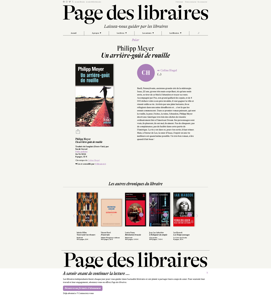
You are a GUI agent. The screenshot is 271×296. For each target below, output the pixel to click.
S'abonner (179, 2)
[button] (74, 215)
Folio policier (81, 152)
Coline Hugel (94, 160)
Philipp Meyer (135, 48)
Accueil (73, 33)
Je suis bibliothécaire (93, 2)
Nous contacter (190, 2)
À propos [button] (95, 33)
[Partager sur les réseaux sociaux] (77, 132)
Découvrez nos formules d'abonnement (83, 288)
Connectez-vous (86, 293)
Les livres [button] (121, 33)
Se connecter (202, 2)
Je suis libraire (80, 2)
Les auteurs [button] (147, 33)
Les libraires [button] (174, 33)
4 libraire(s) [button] (100, 164)
